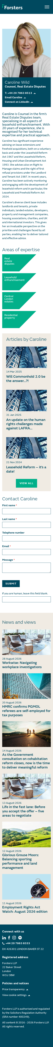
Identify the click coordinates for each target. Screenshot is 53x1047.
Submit (10, 583)
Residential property (11, 316)
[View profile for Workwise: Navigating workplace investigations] (26, 642)
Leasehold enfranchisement (11, 278)
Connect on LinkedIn (17, 102)
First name (9, 505)
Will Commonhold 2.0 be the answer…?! (25, 378)
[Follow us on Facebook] (9, 937)
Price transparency (13, 989)
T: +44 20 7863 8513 (18, 93)
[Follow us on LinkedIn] (4, 937)
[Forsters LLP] (12, 7)
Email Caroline (13, 97)
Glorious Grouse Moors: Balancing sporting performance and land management (20, 861)
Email (6, 546)
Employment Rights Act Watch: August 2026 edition (24, 909)
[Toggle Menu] (47, 6)
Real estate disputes (9, 261)
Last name (9, 519)
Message (8, 560)
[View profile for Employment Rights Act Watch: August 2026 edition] (26, 887)
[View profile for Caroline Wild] (26, 357)
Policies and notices (15, 983)
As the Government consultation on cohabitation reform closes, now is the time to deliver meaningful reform (26, 761)
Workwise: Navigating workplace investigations (22, 665)
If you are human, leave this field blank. (25, 593)
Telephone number (13, 532)
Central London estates (8, 299)
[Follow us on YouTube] (20, 937)
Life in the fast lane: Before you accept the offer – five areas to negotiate (23, 811)
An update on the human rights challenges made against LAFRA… (25, 424)
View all (26, 483)
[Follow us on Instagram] (14, 937)
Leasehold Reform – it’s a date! (26, 469)
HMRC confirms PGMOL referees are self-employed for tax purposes (26, 710)
